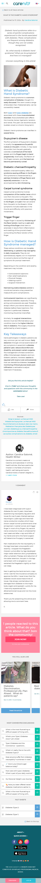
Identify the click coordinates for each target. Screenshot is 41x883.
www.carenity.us (15, 867)
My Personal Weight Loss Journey (19, 779)
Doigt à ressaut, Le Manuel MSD (20, 419)
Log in (28, 880)
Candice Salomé (31, 20)
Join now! (20, 639)
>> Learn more (11, 475)
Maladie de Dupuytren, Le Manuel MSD (20, 421)
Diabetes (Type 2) (12, 808)
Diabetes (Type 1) (12, 814)
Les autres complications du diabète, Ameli (20, 434)
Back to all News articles (13, 10)
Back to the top (32, 821)
